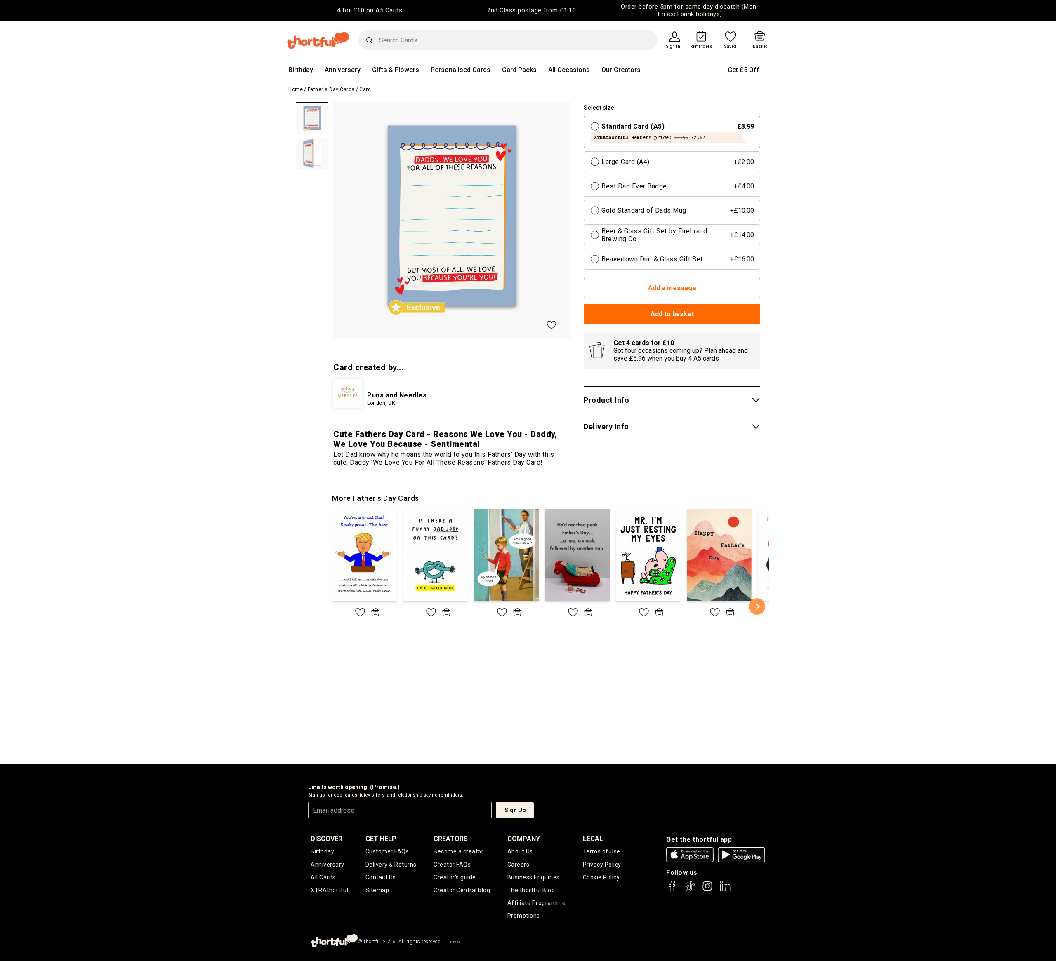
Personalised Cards (460, 70)
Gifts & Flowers (395, 70)
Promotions (523, 915)
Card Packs (519, 70)
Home (295, 89)
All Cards (323, 877)
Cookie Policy (601, 877)
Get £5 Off (743, 70)
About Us (520, 851)
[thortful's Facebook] (672, 890)
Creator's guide (455, 877)
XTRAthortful (329, 890)
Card (365, 89)
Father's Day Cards (331, 89)
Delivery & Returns (391, 864)
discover (326, 839)
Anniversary (343, 70)
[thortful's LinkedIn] (725, 890)
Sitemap (377, 890)
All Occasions (569, 70)
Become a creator (458, 851)
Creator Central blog (462, 890)
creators (451, 839)
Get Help (380, 839)
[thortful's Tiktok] (690, 890)
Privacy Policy (602, 864)
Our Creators (621, 70)
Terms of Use (601, 851)
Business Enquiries (533, 877)
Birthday (300, 70)
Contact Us (380, 877)
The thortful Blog (531, 890)
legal (593, 839)
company (523, 839)
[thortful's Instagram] (707, 890)
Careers (518, 864)
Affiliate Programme (536, 903)
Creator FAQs (452, 864)
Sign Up (515, 810)
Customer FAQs (387, 851)
